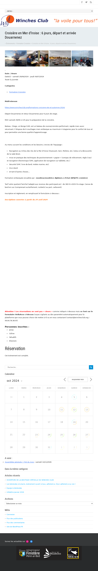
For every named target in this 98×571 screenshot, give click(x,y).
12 (74, 409)
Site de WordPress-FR (15, 527)
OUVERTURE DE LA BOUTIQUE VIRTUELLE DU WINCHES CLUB (30, 480)
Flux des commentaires (15, 523)
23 (36, 435)
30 (36, 447)
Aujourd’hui (78, 379)
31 (49, 447)
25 (61, 435)
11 (61, 409)
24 (49, 435)
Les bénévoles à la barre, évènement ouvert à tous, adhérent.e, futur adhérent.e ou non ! (41, 484)
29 (24, 447)
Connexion (11, 514)
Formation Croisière (17, 92)
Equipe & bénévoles (14, 488)
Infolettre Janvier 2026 (15, 492)
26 (74, 435)
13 (86, 409)
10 (49, 409)
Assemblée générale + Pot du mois (19, 462)
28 (11, 447)
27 (86, 435)
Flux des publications (15, 518)
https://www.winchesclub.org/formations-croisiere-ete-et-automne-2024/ (35, 107)
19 (74, 422)
